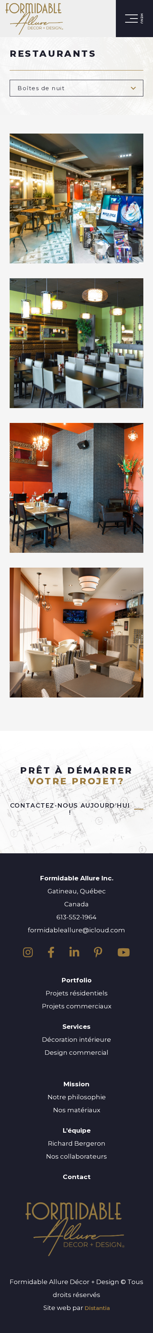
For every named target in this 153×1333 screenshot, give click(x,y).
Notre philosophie (77, 1097)
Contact (77, 1177)
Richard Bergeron (76, 1143)
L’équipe (77, 1130)
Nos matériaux (76, 1110)
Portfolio (77, 980)
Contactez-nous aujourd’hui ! (70, 809)
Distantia (97, 1307)
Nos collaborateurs (76, 1156)
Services (76, 1026)
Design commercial (76, 1052)
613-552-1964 (76, 917)
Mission (76, 1084)
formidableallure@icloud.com (76, 930)
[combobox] (76, 88)
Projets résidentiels (77, 993)
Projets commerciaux (76, 1006)
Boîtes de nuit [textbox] (41, 88)
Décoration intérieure (76, 1039)
